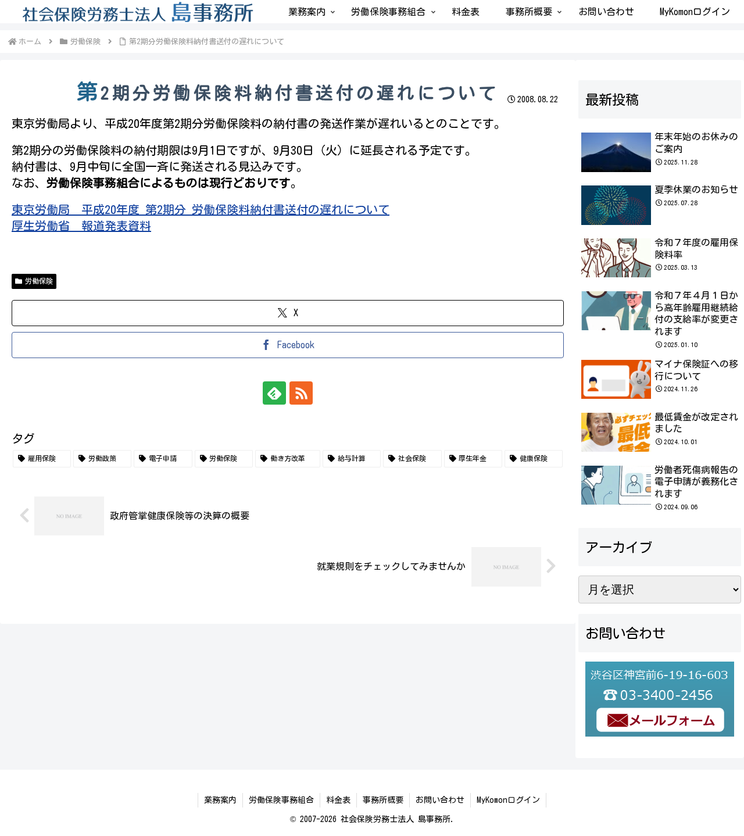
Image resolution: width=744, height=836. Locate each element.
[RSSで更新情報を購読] (301, 393)
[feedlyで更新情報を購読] (274, 393)
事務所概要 (383, 800)
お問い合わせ (440, 800)
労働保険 (39, 280)
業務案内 (220, 800)
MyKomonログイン (508, 800)
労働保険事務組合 (281, 800)
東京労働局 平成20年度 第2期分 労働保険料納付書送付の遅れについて (200, 209)
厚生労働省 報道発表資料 (81, 225)
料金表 (338, 800)
